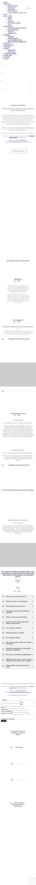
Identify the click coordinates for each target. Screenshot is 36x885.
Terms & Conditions (8, 855)
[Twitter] (9, 871)
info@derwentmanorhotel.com (11, 846)
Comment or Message (7, 719)
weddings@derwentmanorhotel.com (20, 142)
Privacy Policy (6, 856)
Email (3, 707)
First (21, 702)
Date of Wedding (6, 711)
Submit (4, 721)
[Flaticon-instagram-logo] (14, 871)
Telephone (4, 709)
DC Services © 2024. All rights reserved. (18, 879)
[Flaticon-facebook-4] (4, 871)
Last (21, 704)
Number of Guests (6, 713)
